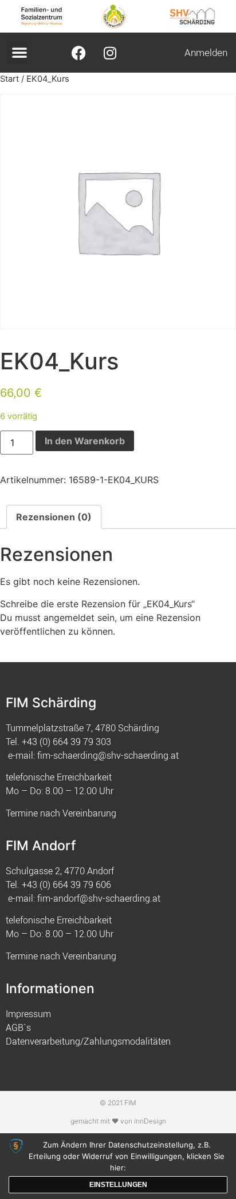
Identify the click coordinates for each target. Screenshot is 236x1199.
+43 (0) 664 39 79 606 (66, 884)
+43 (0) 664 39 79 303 (66, 741)
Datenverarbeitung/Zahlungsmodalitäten (88, 1041)
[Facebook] (78, 52)
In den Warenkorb (85, 441)
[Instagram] (110, 52)
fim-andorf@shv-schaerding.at (98, 898)
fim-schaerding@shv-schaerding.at (108, 755)
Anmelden (205, 52)
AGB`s (18, 1027)
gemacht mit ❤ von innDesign (118, 1121)
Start (9, 79)
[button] (19, 52)
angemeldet (69, 617)
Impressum (28, 1013)
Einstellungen (118, 1185)
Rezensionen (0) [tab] (54, 517)
